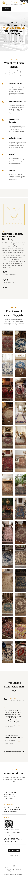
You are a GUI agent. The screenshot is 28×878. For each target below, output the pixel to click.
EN (24, 1)
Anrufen (6, 8)
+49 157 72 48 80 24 (14, 830)
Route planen (14, 855)
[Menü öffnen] (13, 9)
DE (21, 1)
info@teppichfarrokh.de (11, 835)
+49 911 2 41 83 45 (15, 832)
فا (26, 1)
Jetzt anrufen (14, 850)
